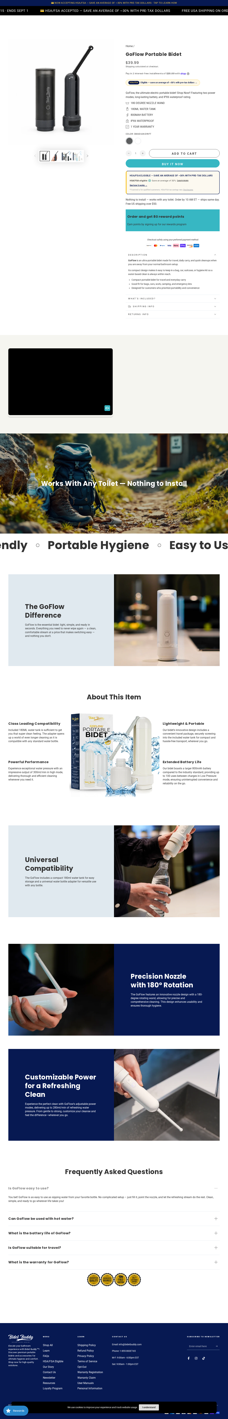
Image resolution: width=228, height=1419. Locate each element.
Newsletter (49, 1377)
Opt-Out (81, 1366)
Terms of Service (87, 1361)
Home (129, 46)
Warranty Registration (90, 1372)
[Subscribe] (218, 1346)
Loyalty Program (52, 1388)
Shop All (48, 1345)
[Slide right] (87, 156)
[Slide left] (35, 156)
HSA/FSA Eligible (53, 1361)
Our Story (48, 1366)
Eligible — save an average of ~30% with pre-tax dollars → (163, 82)
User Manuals (85, 1383)
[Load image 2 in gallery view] (56, 156)
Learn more (182, 180)
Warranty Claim (86, 1377)
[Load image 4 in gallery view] (78, 156)
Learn (46, 1350)
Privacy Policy (85, 1356)
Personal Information (89, 1388)
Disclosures (188, 190)
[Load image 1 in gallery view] (45, 156)
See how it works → (138, 185)
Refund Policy (85, 1350)
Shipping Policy (86, 1345)
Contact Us (49, 1372)
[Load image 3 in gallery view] (67, 156)
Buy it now (172, 164)
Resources (49, 1383)
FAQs (46, 1356)
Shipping (130, 66)
